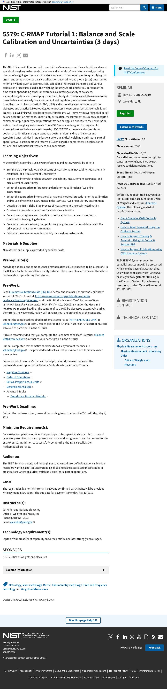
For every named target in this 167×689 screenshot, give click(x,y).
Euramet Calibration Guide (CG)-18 (29, 292)
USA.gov (122, 677)
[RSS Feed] (153, 637)
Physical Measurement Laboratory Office (141, 353)
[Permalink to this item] (40, 156)
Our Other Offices (37, 657)
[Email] (25, 55)
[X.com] (19, 55)
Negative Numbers (18, 372)
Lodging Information (19, 570)
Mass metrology (32, 585)
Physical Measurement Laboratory (137, 346)
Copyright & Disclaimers (67, 670)
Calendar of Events (132, 127)
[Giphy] (146, 637)
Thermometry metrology (67, 585)
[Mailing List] (160, 637)
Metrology (15, 585)
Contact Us (22, 657)
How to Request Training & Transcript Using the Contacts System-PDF (138, 240)
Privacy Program (43, 670)
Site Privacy (11, 670)
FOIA (133, 670)
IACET (120, 139)
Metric (47, 585)
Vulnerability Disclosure (94, 670)
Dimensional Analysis (19, 387)
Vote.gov (134, 677)
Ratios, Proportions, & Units (23, 382)
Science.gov (109, 677)
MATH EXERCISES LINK (83, 319)
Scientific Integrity (37, 677)
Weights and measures (34, 589)
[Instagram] (132, 637)
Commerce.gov (91, 677)
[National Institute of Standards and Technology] (26, 635)
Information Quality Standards (66, 677)
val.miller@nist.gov (14, 324)
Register (125, 113)
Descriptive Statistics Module (28, 396)
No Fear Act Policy (118, 670)
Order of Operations (18, 377)
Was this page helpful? (83, 620)
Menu (158, 7)
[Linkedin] (12, 55)
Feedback (154, 647)
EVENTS (10, 20)
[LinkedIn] (125, 637)
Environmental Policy (149, 670)
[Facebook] (6, 55)
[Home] (12, 7)
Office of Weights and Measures (137, 362)
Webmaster (8, 657)
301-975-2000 (9, 652)
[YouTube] (139, 637)
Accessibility (26, 670)
